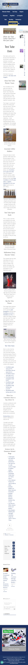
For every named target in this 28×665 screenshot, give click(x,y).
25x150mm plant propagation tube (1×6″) (10, 378)
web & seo (20, 658)
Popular (21, 32)
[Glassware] (22, 82)
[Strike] (9, 607)
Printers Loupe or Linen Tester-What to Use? (24, 40)
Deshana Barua (6, 416)
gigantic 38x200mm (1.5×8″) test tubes (9, 183)
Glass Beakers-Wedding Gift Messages (11, 511)
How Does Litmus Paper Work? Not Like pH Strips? (24, 55)
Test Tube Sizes (9, 346)
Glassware (6, 534)
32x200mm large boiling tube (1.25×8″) (10, 387)
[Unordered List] (12, 607)
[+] (9, 608)
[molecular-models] (14, 629)
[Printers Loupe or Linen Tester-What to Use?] (21, 35)
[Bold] (4, 607)
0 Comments (11, 534)
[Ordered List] (11, 607)
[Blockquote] (14, 607)
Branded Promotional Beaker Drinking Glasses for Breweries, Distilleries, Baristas (6, 580)
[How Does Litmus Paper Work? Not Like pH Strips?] (21, 49)
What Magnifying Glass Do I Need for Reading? (24, 70)
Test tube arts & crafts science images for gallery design (12, 467)
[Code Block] (4, 608)
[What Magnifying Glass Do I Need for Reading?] (21, 65)
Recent (24, 32)
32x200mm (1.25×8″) (8, 313)
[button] (18, 23)
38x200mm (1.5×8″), (8, 315)
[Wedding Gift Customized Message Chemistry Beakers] (13, 568)
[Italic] (6, 607)
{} (7, 608)
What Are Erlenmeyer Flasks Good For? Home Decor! (11, 475)
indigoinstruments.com (10, 658)
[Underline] (7, 607)
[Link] (6, 608)
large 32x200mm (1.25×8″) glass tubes (9, 180)
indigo (5, 533)
